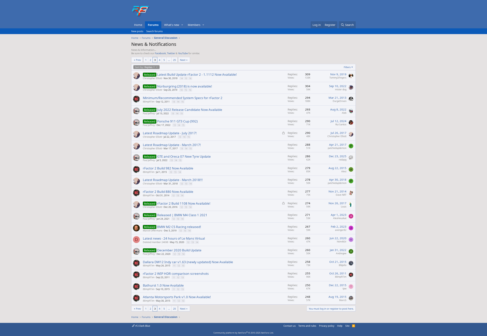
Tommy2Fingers (337, 77)
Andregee (341, 253)
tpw (344, 288)
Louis (343, 206)
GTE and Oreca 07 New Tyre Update (184, 156)
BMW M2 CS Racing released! (179, 227)
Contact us (289, 325)
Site (347, 325)
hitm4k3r (341, 241)
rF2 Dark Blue (142, 325)
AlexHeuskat (339, 218)
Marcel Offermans (152, 230)
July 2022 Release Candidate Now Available (189, 109)
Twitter (171, 53)
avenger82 (340, 230)
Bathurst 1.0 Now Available (163, 285)
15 (186, 78)
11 (174, 265)
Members (194, 25)
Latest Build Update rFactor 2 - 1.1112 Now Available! (197, 74)
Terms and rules (307, 325)
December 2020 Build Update (179, 250)
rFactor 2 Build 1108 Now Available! (183, 203)
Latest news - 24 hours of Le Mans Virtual (174, 238)
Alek (344, 112)
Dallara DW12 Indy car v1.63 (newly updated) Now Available (188, 262)
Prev (138, 60)
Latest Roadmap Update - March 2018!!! (173, 180)
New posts (137, 31)
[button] (182, 24)
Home (138, 25)
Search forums (154, 31)
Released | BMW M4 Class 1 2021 (182, 215)
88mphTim (148, 101)
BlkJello (342, 265)
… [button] (169, 60)
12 (171, 172)
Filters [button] (347, 67)
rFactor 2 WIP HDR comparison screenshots (176, 273)
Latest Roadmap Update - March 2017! (172, 145)
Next (182, 60)
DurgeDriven (339, 101)
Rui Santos (340, 124)
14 (181, 78)
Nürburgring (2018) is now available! (184, 86)
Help (339, 325)
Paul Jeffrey (149, 113)
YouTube (183, 53)
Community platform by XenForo (243, 332)
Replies (143, 67)
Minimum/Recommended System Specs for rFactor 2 (182, 98)
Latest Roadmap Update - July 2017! (170, 133)
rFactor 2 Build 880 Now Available (168, 191)
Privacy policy (326, 325)
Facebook (160, 53)
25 (174, 60)
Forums (153, 25)
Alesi (343, 171)
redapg (342, 159)
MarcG (342, 300)
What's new (171, 25)
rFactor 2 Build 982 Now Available (168, 168)
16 (190, 78)
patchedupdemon (337, 148)
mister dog (340, 89)
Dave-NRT (341, 194)
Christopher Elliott (152, 78)
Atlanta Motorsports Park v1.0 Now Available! (177, 297)
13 (174, 101)
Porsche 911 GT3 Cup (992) (177, 121)
